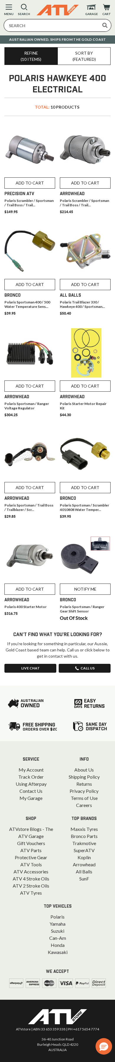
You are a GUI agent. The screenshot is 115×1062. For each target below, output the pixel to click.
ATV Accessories (31, 871)
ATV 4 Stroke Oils (31, 878)
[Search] (105, 25)
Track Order (31, 777)
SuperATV (84, 850)
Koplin (84, 857)
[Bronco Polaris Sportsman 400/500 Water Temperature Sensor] (29, 251)
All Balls (84, 871)
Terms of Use (84, 798)
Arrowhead (84, 864)
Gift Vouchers (31, 843)
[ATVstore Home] (57, 1016)
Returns (84, 784)
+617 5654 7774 (86, 1029)
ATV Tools (31, 864)
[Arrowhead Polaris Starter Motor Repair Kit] (85, 352)
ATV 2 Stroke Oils (31, 885)
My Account (31, 769)
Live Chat (30, 668)
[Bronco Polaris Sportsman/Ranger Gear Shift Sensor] (85, 555)
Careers (84, 805)
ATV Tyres (31, 893)
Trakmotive (84, 843)
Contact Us (30, 791)
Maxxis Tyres (84, 829)
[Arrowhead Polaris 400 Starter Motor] (29, 555)
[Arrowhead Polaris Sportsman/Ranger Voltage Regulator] (29, 352)
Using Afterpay (31, 784)
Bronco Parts (84, 836)
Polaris (57, 916)
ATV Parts (31, 850)
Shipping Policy (84, 777)
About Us (84, 769)
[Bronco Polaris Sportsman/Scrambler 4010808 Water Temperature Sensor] (85, 454)
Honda (58, 945)
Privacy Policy (84, 791)
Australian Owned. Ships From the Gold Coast (57, 39)
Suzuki (57, 931)
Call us (87, 668)
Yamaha (57, 924)
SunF (84, 878)
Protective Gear (31, 857)
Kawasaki (58, 952)
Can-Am (57, 938)
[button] (104, 1046)
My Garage (30, 798)
